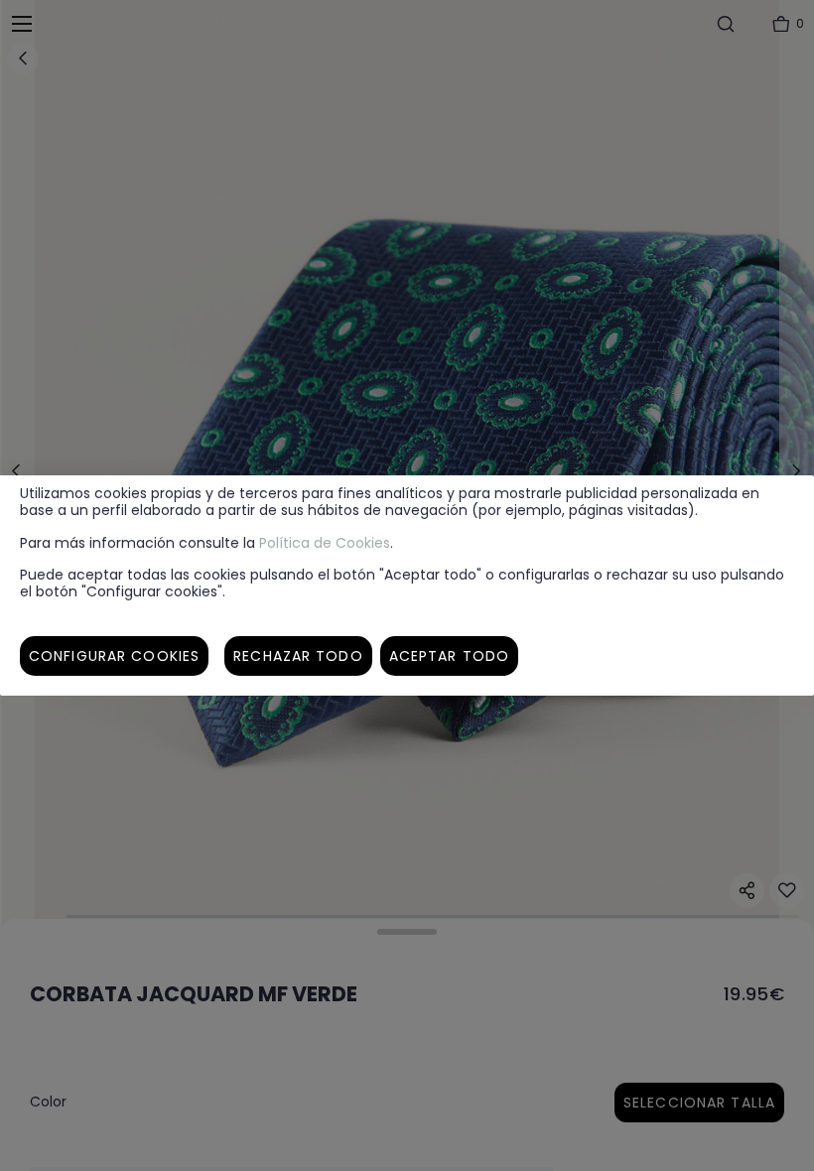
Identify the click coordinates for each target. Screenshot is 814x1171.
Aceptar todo (449, 656)
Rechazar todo (298, 656)
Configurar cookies (114, 656)
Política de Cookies (324, 543)
